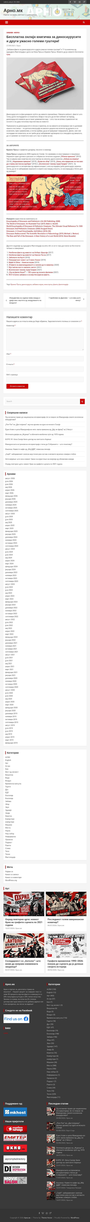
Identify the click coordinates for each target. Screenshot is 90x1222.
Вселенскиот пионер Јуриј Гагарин (53, 164)
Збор (7, 804)
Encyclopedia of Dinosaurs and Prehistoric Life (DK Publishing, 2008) (33, 221)
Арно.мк (13, 10)
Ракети (8, 845)
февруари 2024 (11, 567)
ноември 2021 (10, 646)
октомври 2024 (11, 543)
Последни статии (58, 1103)
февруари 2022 (11, 637)
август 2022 (10, 619)
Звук (7, 807)
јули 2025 (9, 517)
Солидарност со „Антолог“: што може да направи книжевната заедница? (23, 964)
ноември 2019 (10, 716)
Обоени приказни (68, 156)
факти (55, 284)
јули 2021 (9, 658)
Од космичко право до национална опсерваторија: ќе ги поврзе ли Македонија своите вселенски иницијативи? (71, 1112)
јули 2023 (9, 587)
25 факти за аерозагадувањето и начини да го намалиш (31, 265)
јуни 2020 (9, 696)
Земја (7, 813)
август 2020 (10, 690)
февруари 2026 (11, 496)
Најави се (9, 871)
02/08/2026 (60, 1143)
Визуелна (9, 775)
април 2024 (9, 561)
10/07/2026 (9, 928)
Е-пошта (10, 364)
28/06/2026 (52, 970)
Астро (7, 766)
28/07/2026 (60, 1155)
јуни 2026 (9, 484)
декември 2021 (11, 643)
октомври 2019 (11, 719)
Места (7, 828)
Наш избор (9, 834)
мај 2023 (8, 593)
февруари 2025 (11, 531)
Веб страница (12, 375)
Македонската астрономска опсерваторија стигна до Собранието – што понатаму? (38, 444)
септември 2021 (11, 652)
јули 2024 (9, 552)
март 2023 (9, 599)
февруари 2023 (11, 602)
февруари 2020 (11, 708)
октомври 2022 (11, 614)
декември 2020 (11, 678)
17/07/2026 (60, 1178)
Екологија (9, 795)
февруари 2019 (11, 743)
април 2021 (9, 666)
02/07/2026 (9, 970)
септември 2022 (11, 616)
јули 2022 (9, 622)
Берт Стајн (70, 1130)
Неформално (10, 837)
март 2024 (9, 564)
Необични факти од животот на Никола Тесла (27, 255)
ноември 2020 (10, 681)
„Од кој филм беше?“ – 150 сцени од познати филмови (31, 272)
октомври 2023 (11, 578)
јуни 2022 (9, 625)
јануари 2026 (10, 499)
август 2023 (10, 584)
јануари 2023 (10, 605)
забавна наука (37, 284)
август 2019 (10, 725)
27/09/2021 (10, 46)
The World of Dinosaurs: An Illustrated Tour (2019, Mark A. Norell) (32, 224)
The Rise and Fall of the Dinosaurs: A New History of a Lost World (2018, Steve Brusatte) (41, 236)
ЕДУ (7, 792)
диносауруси (27, 284)
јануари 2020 (10, 711)
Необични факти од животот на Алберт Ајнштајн (28, 252)
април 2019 (9, 737)
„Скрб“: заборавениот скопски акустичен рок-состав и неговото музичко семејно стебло (40, 454)
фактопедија (63, 284)
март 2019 (9, 740)
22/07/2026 (60, 1165)
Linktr (6, 1033)
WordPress (75, 1218)
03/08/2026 (60, 1130)
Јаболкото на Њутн (16, 257)
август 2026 (10, 478)
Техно (7, 854)
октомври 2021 (11, 649)
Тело (7, 851)
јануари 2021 (10, 675)
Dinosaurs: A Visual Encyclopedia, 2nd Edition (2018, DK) (28, 231)
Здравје (8, 810)
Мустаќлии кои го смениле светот (22, 267)
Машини (8, 825)
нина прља (48, 284)
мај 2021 (8, 663)
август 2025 (10, 514)
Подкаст (8, 842)
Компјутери (9, 819)
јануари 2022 (10, 640)
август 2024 (10, 549)
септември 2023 (11, 581)
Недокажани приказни (21, 161)
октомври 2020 (11, 684)
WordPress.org (11, 880)
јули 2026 (9, 481)
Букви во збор (43, 161)
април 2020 (9, 702)
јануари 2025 (10, 534)
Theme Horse (46, 1218)
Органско (9, 839)
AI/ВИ (7, 757)
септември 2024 (11, 546)
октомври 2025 (11, 508)
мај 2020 (8, 699)
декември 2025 (11, 502)
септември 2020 (11, 687)
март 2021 (9, 669)
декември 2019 (11, 713)
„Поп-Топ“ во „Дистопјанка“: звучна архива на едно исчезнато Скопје (32, 424)
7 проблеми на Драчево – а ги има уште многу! (65, 299)
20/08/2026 (60, 1118)
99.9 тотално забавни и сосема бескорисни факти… (29, 275)
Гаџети (8, 787)
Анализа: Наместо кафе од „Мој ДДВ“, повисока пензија (27, 449)
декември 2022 (11, 608)
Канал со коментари (13, 877)
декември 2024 (11, 537)
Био (6, 769)
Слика (7, 848)
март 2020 (9, 705)
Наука (16, 33)
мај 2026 (8, 487)
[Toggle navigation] (7, 22)
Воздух (8, 781)
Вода (7, 778)
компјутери (9, 822)
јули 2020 (9, 693)
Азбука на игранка (71, 159)
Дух (6, 790)
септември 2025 (11, 511)
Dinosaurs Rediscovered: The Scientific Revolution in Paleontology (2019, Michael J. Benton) (42, 234)
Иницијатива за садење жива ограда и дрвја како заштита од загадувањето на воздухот (25, 300)
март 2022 (9, 634)
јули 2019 (9, 728)
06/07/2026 (52, 925)
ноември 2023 (10, 575)
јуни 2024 (9, 555)
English (8, 760)
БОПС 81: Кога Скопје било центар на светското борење (28, 439)
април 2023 (9, 596)
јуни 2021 (9, 661)
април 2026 (9, 490)
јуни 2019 (9, 731)
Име (8, 354)
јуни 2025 (9, 519)
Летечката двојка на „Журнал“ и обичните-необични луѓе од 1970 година (34, 434)
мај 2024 (8, 558)
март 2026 (9, 493)
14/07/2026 (60, 1200)
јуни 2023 (9, 590)
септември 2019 (11, 722)
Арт (6, 763)
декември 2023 (11, 572)
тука (8, 54)
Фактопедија (10, 857)
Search (82, 401)
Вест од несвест (12, 772)
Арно (19, 46)
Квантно (8, 816)
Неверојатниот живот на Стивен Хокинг (25, 260)
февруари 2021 (11, 672)
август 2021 (10, 655)
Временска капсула (13, 784)
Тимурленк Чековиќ (73, 1188)
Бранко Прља (16, 284)
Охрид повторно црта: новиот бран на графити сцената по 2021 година (33, 464)
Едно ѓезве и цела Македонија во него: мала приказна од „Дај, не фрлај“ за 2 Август (39, 429)
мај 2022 (8, 628)
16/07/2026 (60, 1188)
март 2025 (9, 528)
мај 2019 (8, 734)
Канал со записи (12, 874)
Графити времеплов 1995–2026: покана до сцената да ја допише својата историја (65, 964)
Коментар (10, 326)
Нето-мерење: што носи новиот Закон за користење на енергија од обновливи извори (39, 459)
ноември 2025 (10, 505)
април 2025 (9, 525)
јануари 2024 (10, 569)
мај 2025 (8, 522)
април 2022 (9, 631)
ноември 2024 (10, 540)
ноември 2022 (10, 611)
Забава (9, 33)
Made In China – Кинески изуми (21, 262)
